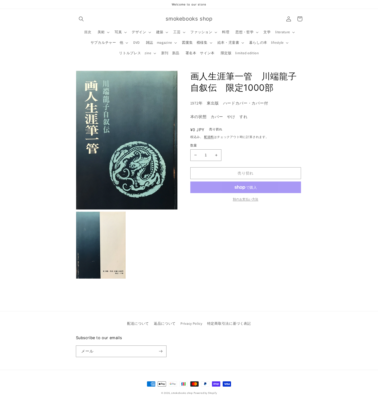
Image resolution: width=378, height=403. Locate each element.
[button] (81, 18)
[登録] (160, 351)
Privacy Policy (191, 323)
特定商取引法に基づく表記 (229, 323)
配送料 (209, 137)
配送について (138, 323)
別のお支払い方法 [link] (245, 199)
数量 (193, 145)
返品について (165, 323)
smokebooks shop (182, 392)
